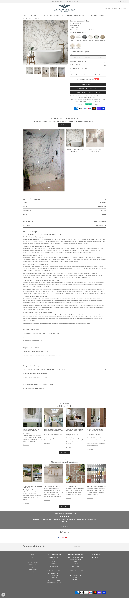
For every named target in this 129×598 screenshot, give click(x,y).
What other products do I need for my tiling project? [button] (38, 381)
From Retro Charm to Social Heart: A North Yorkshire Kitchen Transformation (53, 431)
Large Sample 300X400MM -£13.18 (88, 92)
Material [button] (64, 202)
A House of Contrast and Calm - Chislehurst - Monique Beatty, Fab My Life (75, 431)
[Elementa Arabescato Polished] (75, 138)
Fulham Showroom (33, 560)
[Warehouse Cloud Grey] (95, 138)
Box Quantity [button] (64, 210)
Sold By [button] (64, 206)
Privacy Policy (32, 564)
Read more (64, 125)
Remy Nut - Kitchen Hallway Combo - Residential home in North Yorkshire (95, 431)
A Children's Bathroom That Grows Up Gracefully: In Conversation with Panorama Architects (31, 431)
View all (64, 452)
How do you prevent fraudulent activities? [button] (35, 351)
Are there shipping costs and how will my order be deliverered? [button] (41, 333)
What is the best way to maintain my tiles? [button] (35, 377)
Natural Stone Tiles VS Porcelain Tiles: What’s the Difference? (53, 485)
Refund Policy (32, 567)
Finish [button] (64, 218)
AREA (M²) (92, 71)
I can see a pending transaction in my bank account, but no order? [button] (42, 355)
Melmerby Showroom (32, 562)
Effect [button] (64, 214)
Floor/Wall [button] (64, 225)
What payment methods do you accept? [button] (34, 359)
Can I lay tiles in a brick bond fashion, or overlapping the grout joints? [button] (44, 369)
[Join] (104, 547)
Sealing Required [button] (64, 221)
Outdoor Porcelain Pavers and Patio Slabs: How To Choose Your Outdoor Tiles (32, 486)
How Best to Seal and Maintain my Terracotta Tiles (74, 485)
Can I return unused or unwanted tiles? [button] (34, 337)
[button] (24, 72)
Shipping (79, 29)
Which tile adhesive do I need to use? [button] (33, 388)
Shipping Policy (33, 569)
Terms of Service (32, 572)
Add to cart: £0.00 (88, 84)
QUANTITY (73, 71)
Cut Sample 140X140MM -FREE (88, 88)
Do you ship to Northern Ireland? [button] (32, 341)
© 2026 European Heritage (28, 591)
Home (24, 18)
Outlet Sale (92, 15)
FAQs (32, 557)
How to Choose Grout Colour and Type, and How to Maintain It (96, 485)
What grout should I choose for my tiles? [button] (35, 373)
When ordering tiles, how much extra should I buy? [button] (38, 384)
